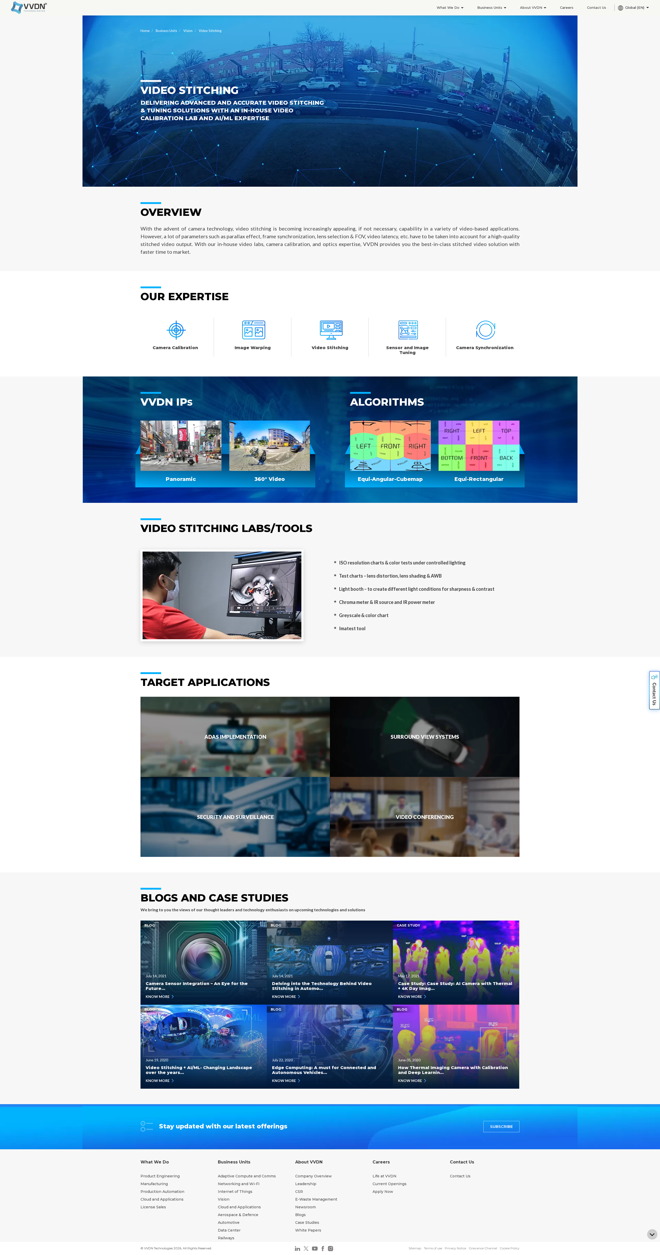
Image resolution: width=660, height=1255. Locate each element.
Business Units (490, 7)
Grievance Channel (483, 1248)
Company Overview (313, 1176)
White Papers (308, 1230)
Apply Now (383, 1191)
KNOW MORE (158, 996)
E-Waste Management (316, 1199)
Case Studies (307, 1222)
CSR (299, 1191)
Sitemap (415, 1248)
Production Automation (162, 1191)
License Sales (153, 1207)
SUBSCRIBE (501, 1126)
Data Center (229, 1230)
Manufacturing (154, 1184)
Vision (188, 31)
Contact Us (596, 7)
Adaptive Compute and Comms (247, 1176)
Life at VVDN (385, 1176)
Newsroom (305, 1207)
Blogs (300, 1214)
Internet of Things (235, 1191)
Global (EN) (635, 7)
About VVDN (531, 7)
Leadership (305, 1184)
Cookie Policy (509, 1248)
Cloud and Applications (162, 1199)
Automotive (229, 1222)
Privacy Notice (455, 1248)
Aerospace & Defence (238, 1214)
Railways (226, 1238)
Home (145, 31)
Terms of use (433, 1248)
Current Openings (390, 1184)
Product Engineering (160, 1176)
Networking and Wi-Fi (238, 1184)
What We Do (448, 7)
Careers (566, 7)
